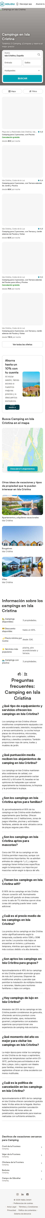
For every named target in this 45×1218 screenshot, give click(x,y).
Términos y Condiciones (28, 1207)
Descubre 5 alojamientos (22, 469)
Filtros (34, 91)
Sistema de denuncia (22, 1214)
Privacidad (11, 1210)
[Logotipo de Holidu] (7, 4)
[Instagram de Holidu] (17, 1194)
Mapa (13, 91)
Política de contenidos (27, 1210)
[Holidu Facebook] (27, 1194)
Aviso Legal (11, 1207)
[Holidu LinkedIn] (22, 1194)
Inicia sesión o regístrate (12, 407)
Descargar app (26, 4)
